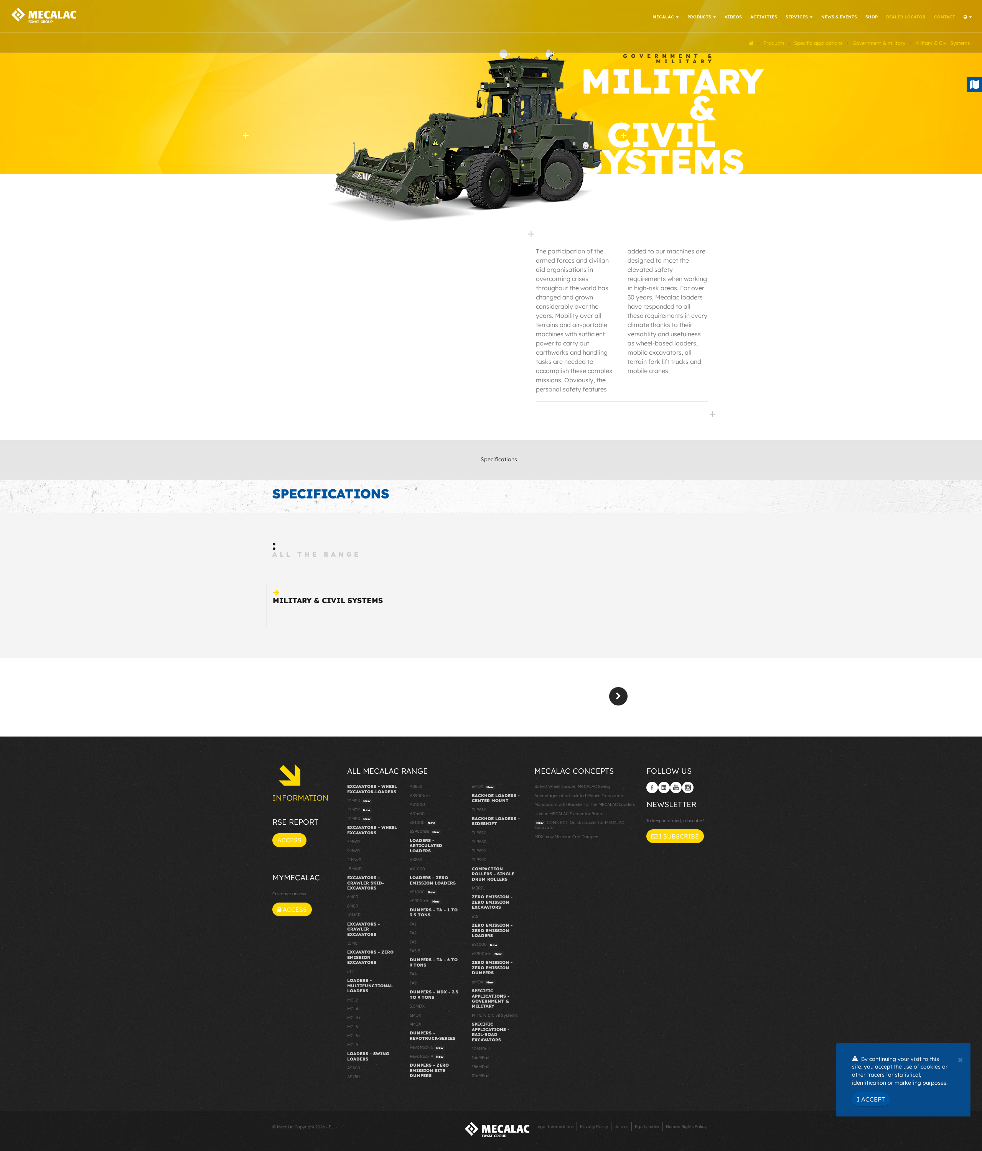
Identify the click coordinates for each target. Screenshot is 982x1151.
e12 (350, 971)
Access (289, 840)
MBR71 (478, 888)
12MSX (359, 800)
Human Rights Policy (686, 1126)
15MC (352, 943)
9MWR (353, 850)
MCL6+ (354, 1035)
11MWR (354, 859)
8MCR (352, 906)
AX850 (416, 859)
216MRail (480, 1075)
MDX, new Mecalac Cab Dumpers (566, 836)
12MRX (359, 818)
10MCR (354, 915)
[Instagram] (688, 787)
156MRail (480, 1066)
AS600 (353, 1067)
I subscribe (678, 836)
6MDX (415, 1015)
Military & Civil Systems (328, 600)
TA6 (413, 974)
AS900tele (420, 795)
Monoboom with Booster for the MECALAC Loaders (584, 804)
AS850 (416, 786)
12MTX (358, 809)
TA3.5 (415, 951)
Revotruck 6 (426, 1047)
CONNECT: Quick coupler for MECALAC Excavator (579, 825)
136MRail (480, 1057)
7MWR (353, 841)
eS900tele (425, 831)
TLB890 (479, 850)
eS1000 (422, 822)
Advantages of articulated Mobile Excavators (579, 795)
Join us (621, 1126)
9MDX (415, 1024)
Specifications (499, 459)
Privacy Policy (594, 1126)
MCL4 (352, 1008)
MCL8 (352, 1044)
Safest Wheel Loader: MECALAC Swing (572, 786)
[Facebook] (652, 787)
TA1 (413, 924)
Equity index (647, 1126)
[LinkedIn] (664, 787)
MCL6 (352, 1026)
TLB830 (479, 809)
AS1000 (417, 804)
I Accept (871, 1099)
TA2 (413, 933)
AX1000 (417, 868)
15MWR (354, 868)
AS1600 (417, 813)
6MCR (352, 896)
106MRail (480, 1048)
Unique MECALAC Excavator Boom (568, 813)
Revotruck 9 (426, 1056)
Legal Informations (554, 1126)
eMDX (483, 786)
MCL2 (352, 1000)
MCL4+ (354, 1017)
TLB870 (479, 832)
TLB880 (479, 841)
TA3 (413, 942)
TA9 (413, 983)
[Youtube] (676, 787)
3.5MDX (417, 1006)
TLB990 (479, 859)
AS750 (353, 1076)
